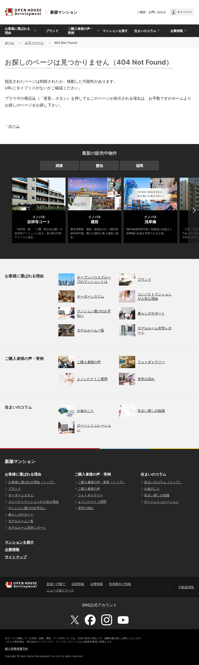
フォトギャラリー (90, 495)
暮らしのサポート (20, 514)
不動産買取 (186, 587)
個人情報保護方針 (16, 648)
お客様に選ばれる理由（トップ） (32, 482)
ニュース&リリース (60, 590)
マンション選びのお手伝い (27, 508)
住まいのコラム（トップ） (163, 482)
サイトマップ (16, 557)
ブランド (52, 31)
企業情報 (12, 549)
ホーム (9, 43)
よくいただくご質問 (92, 502)
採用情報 (78, 584)
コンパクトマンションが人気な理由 (33, 502)
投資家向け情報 (120, 584)
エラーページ (34, 43)
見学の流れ (86, 508)
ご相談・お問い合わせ (151, 12)
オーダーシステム (20, 495)
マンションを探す (115, 31)
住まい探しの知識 (156, 495)
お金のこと (152, 489)
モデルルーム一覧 (20, 521)
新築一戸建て (56, 584)
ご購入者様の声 (89, 489)
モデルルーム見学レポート (27, 527)
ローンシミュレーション (161, 502)
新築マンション (63, 12)
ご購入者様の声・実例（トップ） (101, 482)
